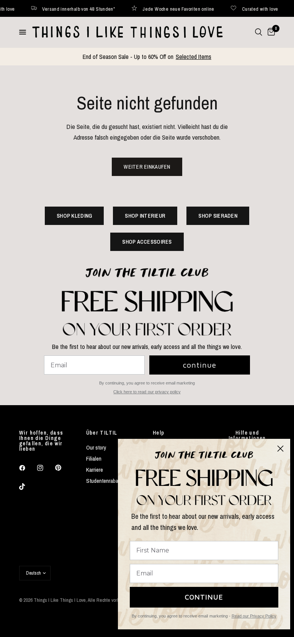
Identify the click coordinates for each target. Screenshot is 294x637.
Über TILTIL (102, 432)
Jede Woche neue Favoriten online (166, 8)
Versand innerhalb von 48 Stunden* (66, 8)
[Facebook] (27, 467)
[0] (270, 32)
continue (199, 364)
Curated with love (248, 8)
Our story (96, 447)
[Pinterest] (63, 467)
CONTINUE (204, 597)
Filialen (93, 459)
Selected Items (193, 56)
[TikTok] (27, 486)
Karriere (94, 470)
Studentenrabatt (103, 481)
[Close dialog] (280, 448)
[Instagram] (45, 467)
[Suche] (258, 32)
